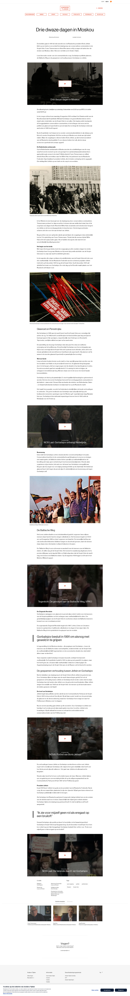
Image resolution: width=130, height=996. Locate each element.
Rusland (69, 887)
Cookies (48, 981)
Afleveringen (30, 14)
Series (41, 14)
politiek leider (85, 884)
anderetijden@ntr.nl (65, 950)
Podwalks (88, 14)
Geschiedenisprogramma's (73, 972)
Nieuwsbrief (30, 977)
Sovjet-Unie (76, 887)
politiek (77, 884)
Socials (65, 14)
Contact (48, 977)
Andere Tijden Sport (69, 979)
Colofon (48, 979)
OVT (66, 977)
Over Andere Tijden (50, 975)
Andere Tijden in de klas (70, 975)
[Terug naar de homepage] (65, 8)
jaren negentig (70, 884)
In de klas (100, 14)
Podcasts (77, 14)
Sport (53, 14)
